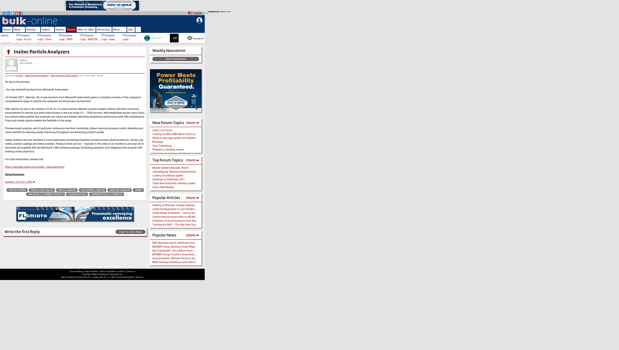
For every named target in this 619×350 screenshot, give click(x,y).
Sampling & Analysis (119, 190)
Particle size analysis (42, 190)
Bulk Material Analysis (93, 190)
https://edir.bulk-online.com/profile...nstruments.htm (34, 167)
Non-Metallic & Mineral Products (46, 194)
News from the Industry (37, 75)
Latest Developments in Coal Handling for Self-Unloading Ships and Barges (195, 209)
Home (7, 29)
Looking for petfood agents (167, 175)
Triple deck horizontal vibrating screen (173, 183)
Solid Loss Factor (162, 130)
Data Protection (91, 271)
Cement (138, 190)
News (17, 29)
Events (60, 29)
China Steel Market (163, 187)
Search (138, 30)
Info (130, 29)
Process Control (17, 190)
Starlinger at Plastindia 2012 (168, 179)
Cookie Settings (76, 271)
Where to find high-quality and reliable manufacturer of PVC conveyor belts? (195, 138)
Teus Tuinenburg (161, 145)
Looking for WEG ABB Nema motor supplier (176, 134)
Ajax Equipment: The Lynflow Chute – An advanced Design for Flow (190, 250)
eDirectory (103, 29)
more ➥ (192, 122)
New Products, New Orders (64, 75)
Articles (31, 29)
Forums (19, 75)
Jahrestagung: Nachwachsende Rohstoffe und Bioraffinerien (186, 171)
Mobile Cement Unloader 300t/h (170, 167)
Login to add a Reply (130, 231)
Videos (46, 29)
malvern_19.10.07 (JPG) (19, 182)
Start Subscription (176, 58)
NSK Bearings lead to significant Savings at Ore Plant (182, 242)
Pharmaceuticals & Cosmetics (107, 194)
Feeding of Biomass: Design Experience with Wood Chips (184, 205)
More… (117, 29)
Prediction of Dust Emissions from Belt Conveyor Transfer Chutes (189, 220)
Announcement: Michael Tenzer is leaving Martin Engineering (187, 258)
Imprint (121, 271)
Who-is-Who (86, 29)
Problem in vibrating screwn (168, 149)
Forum (71, 29)
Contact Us (130, 271)
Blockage (157, 141)
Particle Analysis (67, 190)
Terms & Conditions (108, 271)
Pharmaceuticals (77, 194)
